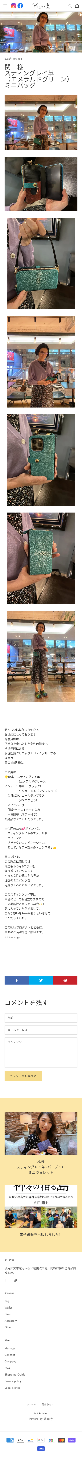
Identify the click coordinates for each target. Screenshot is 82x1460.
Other (8, 1327)
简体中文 (46, 1404)
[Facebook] (20, 6)
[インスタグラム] (13, 6)
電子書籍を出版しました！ (41, 1234)
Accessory (11, 1321)
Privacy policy (13, 1381)
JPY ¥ (30, 1404)
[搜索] (70, 5)
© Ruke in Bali (41, 1413)
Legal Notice (12, 1388)
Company (10, 1361)
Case (7, 1314)
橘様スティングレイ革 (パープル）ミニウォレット (41, 1167)
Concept (10, 1355)
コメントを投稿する (23, 1076)
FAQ (7, 1368)
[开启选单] (5, 5)
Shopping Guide (15, 1374)
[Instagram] (15, 1280)
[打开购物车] (77, 6)
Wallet (8, 1308)
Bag (7, 1301)
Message (10, 1348)
